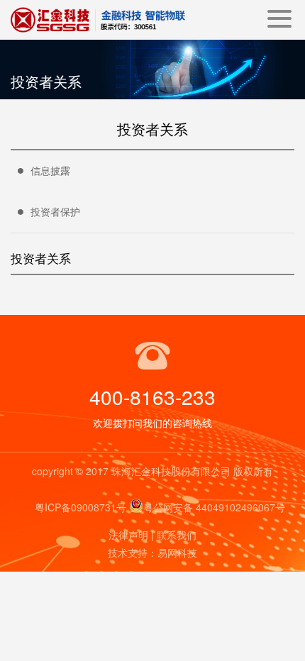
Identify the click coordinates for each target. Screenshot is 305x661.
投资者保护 (55, 211)
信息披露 (50, 170)
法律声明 (128, 535)
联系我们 (176, 535)
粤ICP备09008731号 (80, 507)
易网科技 (177, 552)
